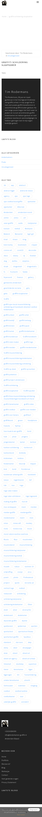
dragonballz (32, 266)
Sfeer (30, 604)
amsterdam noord (25, 212)
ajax (16, 196)
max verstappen (10, 507)
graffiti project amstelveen (14, 380)
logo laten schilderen (12, 496)
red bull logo (9, 588)
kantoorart (28, 447)
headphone (32, 420)
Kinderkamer (9, 464)
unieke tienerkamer (11, 680)
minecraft (17, 523)
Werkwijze (5, 771)
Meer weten (21, 815)
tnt (18, 675)
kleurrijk (22, 464)
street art (26, 653)
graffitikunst (8, 420)
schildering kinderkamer (13, 604)
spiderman (22, 626)
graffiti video (29, 404)
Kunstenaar (25, 469)
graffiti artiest (9, 315)
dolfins (14, 261)
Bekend (7, 234)
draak (6, 266)
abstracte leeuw (26, 191)
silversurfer (26, 610)
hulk (5, 437)
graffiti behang (25, 320)
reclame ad (29, 583)
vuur (21, 696)
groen (20, 420)
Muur (16, 539)
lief (30, 480)
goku (6, 293)
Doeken (33, 256)
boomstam (22, 245)
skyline (24, 621)
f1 (4, 272)
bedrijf (17, 228)
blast (6, 239)
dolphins (25, 261)
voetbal (7, 691)
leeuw (6, 480)
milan (6, 523)
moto (6, 529)
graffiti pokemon (10, 374)
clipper (34, 245)
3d (5, 185)
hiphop (18, 426)
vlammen (21, 685)
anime (6, 218)
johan (14, 437)
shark (6, 610)
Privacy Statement (9, 782)
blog (24, 239)
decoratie (32, 250)
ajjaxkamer (8, 207)
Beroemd (18, 234)
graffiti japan (24, 326)
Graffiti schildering (11, 385)
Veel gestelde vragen (10, 779)
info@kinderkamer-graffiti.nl (16, 735)
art (24, 218)
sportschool (8, 631)
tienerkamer (18, 669)
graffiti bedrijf (9, 320)
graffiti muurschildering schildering (17, 364)
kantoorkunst (9, 453)
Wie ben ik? (6, 764)
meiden (34, 507)
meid (24, 507)
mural (29, 529)
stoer (15, 648)
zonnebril (25, 702)
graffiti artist (24, 315)
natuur (17, 566)
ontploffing (8, 572)
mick (31, 518)
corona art (8, 250)
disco (6, 256)
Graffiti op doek (10, 369)
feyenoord (8, 277)
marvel (24, 501)
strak (6, 653)
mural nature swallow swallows (16, 534)
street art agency (10, 658)
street (15, 653)
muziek (6, 566)
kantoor (33, 442)
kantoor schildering (11, 447)
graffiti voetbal (9, 409)
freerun (20, 277)
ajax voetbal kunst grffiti (13, 201)
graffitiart (27, 415)
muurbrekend (9, 545)
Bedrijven (28, 228)
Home (4, 16)
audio (20, 223)
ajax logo (26, 196)
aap (12, 185)
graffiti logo (28, 342)
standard (7, 642)
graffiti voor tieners (11, 415)
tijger (31, 669)
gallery (31, 277)
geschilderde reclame (12, 288)
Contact (5, 775)
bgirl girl (30, 234)
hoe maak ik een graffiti (13, 431)
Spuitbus (27, 637)
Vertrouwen (8, 685)
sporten (34, 626)
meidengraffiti (25, 512)
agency (6, 196)
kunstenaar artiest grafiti (13, 474)
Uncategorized (13, 56)
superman (32, 664)
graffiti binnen (9, 326)
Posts (4, 162)
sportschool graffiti (11, 637)
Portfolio (5, 760)
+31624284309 (10, 731)
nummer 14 (29, 566)
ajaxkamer (32, 201)
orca (29, 572)
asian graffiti (8, 223)
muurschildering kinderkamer (15, 561)
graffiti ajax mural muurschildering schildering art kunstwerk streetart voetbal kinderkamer (20, 307)
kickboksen (8, 458)
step (29, 642)
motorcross (17, 529)
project (7, 583)
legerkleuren (19, 480)
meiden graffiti (9, 512)
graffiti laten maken (11, 342)
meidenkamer (9, 518)
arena (16, 218)
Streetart (7, 664)
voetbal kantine (21, 691)
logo (21, 485)
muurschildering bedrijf (13, 556)
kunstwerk (32, 474)
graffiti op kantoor (28, 369)
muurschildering (26, 545)
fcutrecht (14, 272)
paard (6, 577)
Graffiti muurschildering (13, 353)
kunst (14, 469)
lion (13, 485)
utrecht (27, 680)
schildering (21, 593)
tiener (6, 669)
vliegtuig (34, 685)
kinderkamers (7, 157)
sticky (6, 648)
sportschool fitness (25, 631)
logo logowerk (31, 496)
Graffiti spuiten (29, 391)
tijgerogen (8, 675)
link (5, 485)
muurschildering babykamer (15, 550)
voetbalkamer (9, 696)
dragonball (17, 266)
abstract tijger (9, 191)
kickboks (22, 453)
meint (22, 518)
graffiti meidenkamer (28, 347)
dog (5, 261)
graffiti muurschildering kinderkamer (18, 358)
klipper (33, 464)
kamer (22, 442)
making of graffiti (10, 501)
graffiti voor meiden (28, 409)
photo (16, 577)
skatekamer (22, 615)
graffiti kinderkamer (27, 331)
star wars (19, 642)
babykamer (32, 223)
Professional (28, 577)
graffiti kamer (9, 331)
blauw (15, 239)
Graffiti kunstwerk (29, 336)
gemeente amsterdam (12, 283)
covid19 (20, 250)
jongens (25, 437)
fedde (25, 272)
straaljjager (27, 648)
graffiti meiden (9, 347)
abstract (22, 185)
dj (24, 256)
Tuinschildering (30, 675)
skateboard (8, 615)
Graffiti (6, 299)
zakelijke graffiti (10, 702)
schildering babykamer (13, 599)
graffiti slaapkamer (11, 391)
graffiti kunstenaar (11, 336)
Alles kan (20, 207)
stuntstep (19, 664)
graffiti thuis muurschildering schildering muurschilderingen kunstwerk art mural (19, 397)
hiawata (7, 426)
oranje (20, 572)
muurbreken (27, 539)
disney (15, 256)
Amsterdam (8, 212)
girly (28, 288)
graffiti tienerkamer (11, 404)
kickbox (21, 458)
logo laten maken (11, 491)
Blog (3, 768)
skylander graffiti (10, 621)
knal (5, 469)
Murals (6, 539)
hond (29, 431)
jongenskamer (9, 442)
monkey (29, 523)
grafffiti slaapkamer (20, 293)
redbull (22, 588)
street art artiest (28, 658)
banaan (7, 228)
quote (17, 583)
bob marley (8, 245)
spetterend (8, 626)
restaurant (8, 593)
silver (15, 610)
